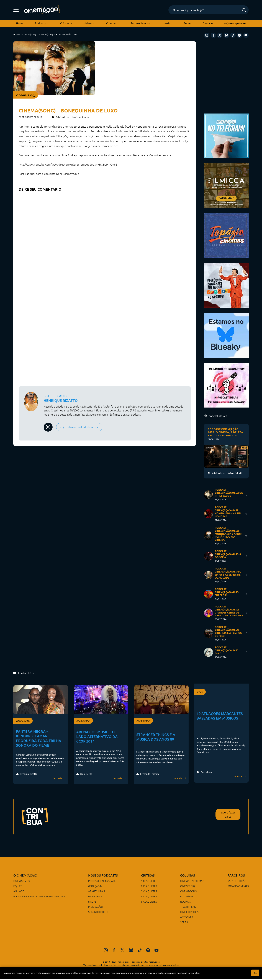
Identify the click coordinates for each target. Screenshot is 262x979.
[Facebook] (213, 35)
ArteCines (186, 917)
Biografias (95, 896)
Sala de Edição (237, 881)
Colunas (111, 23)
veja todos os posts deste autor (79, 427)
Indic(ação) (95, 906)
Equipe (17, 886)
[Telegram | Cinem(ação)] (226, 135)
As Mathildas (96, 891)
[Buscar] (244, 10)
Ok (255, 973)
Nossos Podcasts (103, 875)
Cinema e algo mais (192, 881)
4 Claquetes (149, 896)
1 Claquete (148, 881)
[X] (219, 35)
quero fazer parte (228, 814)
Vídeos (88, 23)
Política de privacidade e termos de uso (39, 896)
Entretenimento (140, 23)
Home (19, 23)
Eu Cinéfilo (187, 896)
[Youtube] (246, 35)
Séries (187, 23)
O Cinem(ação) (25, 875)
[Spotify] (239, 35)
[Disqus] (105, 237)
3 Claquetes (149, 891)
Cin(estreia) (187, 886)
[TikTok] (233, 35)
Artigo (168, 23)
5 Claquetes (149, 901)
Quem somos (21, 881)
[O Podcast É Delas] (226, 385)
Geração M (95, 886)
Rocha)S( (185, 901)
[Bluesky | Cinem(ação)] (226, 335)
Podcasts (40, 23)
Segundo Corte (98, 912)
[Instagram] (206, 35)
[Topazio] (226, 235)
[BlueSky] (226, 35)
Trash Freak (188, 906)
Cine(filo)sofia (189, 912)
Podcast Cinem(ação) (101, 881)
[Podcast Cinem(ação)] (226, 285)
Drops (92, 901)
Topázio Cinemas (238, 886)
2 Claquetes (149, 886)
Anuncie (208, 23)
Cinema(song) (29, 34)
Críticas (64, 23)
